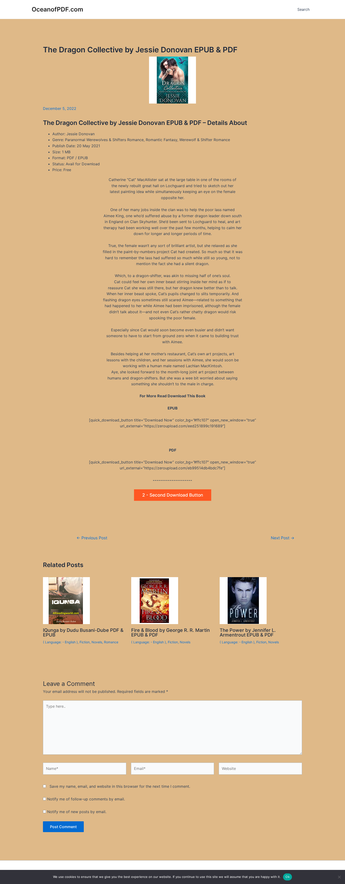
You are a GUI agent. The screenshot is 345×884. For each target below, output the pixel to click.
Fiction (85, 642)
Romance (111, 642)
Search (303, 9)
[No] (339, 877)
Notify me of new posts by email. (76, 811)
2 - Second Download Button (172, 495)
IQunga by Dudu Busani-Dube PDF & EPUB (83, 632)
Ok (287, 877)
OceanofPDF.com (57, 9)
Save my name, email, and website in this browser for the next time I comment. (120, 786)
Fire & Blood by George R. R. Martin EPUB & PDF (170, 632)
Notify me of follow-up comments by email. (86, 799)
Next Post (282, 538)
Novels (97, 642)
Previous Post (92, 538)
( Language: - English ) (60, 642)
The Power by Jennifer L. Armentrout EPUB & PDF (248, 632)
